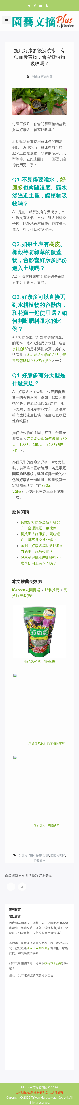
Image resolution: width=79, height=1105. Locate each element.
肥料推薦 (52, 590)
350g (46, 485)
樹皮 (54, 244)
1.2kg (16, 491)
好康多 (23, 855)
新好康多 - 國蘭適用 (47, 825)
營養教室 (40, 860)
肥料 (32, 855)
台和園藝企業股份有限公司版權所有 (39, 1092)
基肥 (46, 855)
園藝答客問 (57, 855)
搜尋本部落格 (53, 963)
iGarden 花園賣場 (26, 590)
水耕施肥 (19, 349)
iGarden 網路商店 (38, 948)
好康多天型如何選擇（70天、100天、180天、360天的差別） (39, 444)
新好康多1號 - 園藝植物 (39, 661)
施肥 (39, 855)
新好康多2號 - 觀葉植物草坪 (46, 743)
